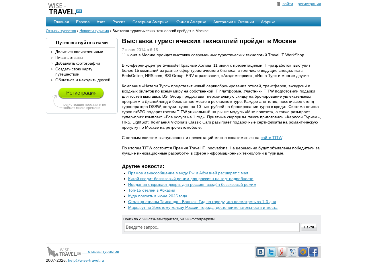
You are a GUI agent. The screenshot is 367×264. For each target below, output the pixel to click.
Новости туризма (94, 31)
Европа (83, 22)
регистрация (309, 3)
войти (287, 3)
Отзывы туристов (61, 31)
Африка (268, 22)
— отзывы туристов (100, 251)
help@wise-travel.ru (86, 260)
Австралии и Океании (233, 22)
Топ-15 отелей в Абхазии (151, 190)
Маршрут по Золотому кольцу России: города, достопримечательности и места (203, 207)
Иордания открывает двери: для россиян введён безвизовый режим (192, 184)
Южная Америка (190, 22)
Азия (101, 22)
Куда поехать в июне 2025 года (157, 196)
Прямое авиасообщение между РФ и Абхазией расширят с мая (188, 173)
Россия (119, 22)
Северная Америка (150, 22)
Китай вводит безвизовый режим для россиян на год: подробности (190, 178)
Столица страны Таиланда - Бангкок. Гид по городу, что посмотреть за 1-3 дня (202, 201)
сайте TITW (271, 137)
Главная (61, 22)
